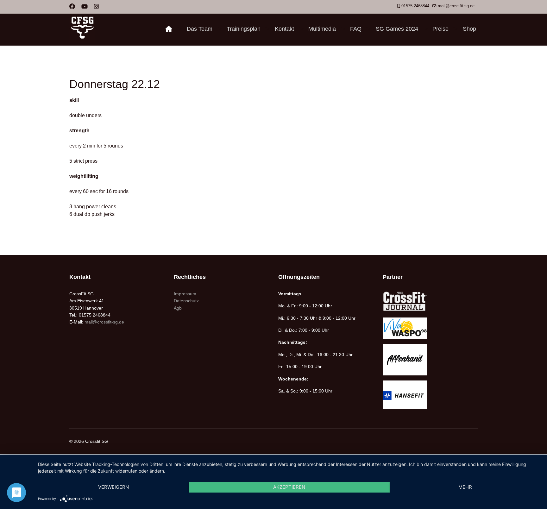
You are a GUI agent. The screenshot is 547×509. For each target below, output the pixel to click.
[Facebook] (72, 6)
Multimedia (322, 29)
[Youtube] (84, 6)
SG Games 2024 (397, 29)
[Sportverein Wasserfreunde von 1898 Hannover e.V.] (430, 328)
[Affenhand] (430, 359)
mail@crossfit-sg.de (456, 6)
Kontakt (284, 29)
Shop (469, 29)
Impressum (185, 293)
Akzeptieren (289, 487)
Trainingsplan (244, 29)
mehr (465, 487)
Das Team (199, 29)
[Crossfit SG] (168, 29)
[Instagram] (96, 6)
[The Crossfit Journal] (430, 301)
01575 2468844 (415, 6)
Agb (178, 308)
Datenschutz (186, 300)
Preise (440, 29)
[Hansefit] (430, 394)
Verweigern (113, 487)
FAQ (356, 29)
